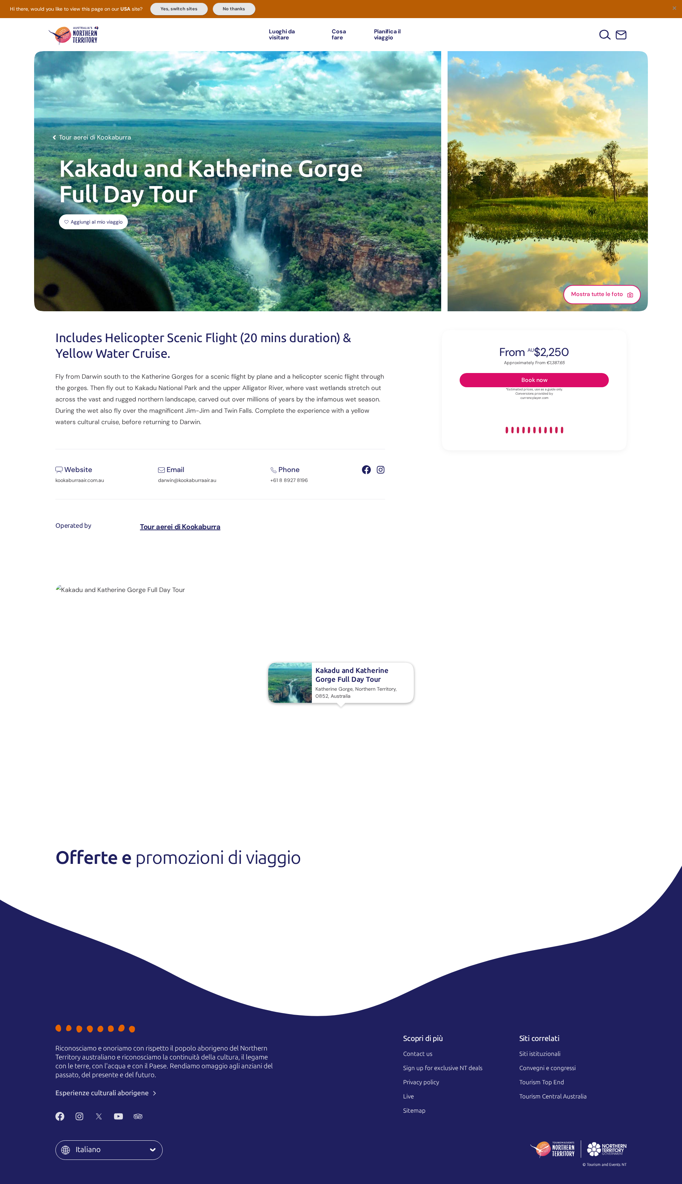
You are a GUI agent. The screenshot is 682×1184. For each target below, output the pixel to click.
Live (408, 1096)
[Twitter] (98, 1116)
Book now (534, 379)
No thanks (234, 9)
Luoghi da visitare (282, 35)
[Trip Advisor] (138, 1116)
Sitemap (414, 1110)
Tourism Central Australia (553, 1096)
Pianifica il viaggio (387, 35)
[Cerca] (605, 34)
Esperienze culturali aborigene (102, 1093)
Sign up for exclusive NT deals (442, 1067)
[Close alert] (674, 8)
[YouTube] (118, 1116)
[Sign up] (621, 35)
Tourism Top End (541, 1082)
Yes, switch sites (179, 9)
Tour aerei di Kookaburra (180, 526)
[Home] (73, 34)
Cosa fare (339, 35)
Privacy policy (421, 1082)
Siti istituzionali (540, 1053)
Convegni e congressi (547, 1067)
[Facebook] (59, 1116)
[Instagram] (79, 1116)
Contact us (417, 1053)
